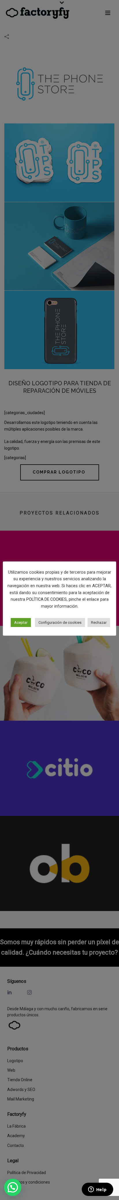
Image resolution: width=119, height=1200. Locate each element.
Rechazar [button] (99, 622)
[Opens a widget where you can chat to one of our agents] (97, 1190)
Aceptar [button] (20, 622)
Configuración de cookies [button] (59, 622)
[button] (12, 1187)
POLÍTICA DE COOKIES (46, 599)
